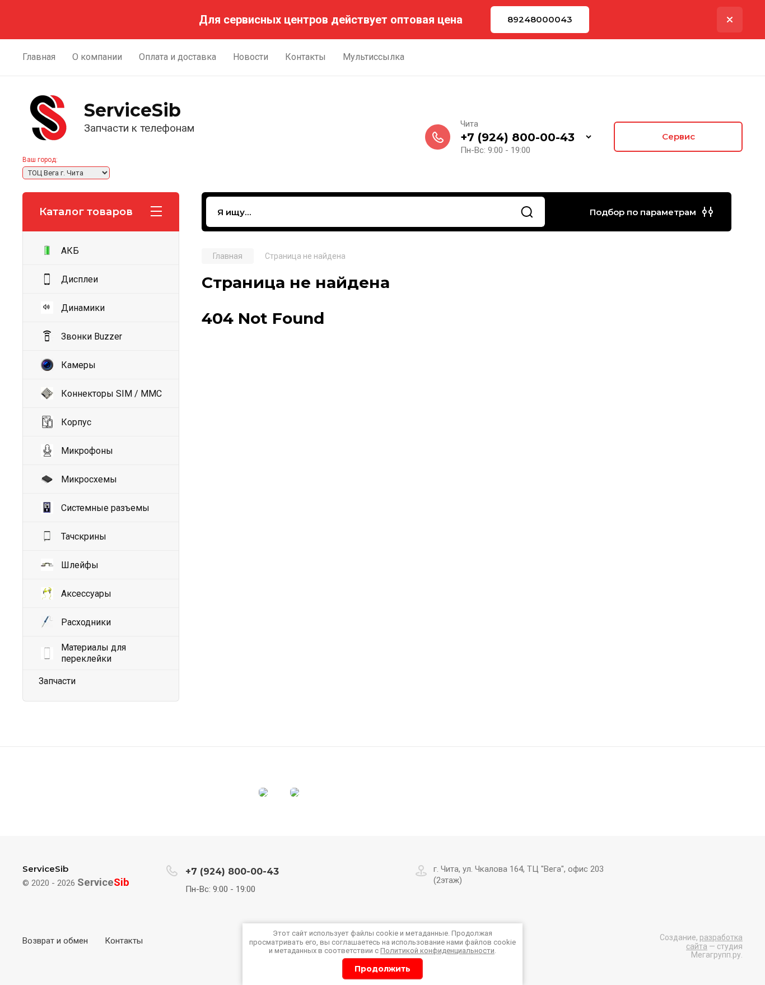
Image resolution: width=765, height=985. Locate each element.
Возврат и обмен (55, 941)
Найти (527, 212)
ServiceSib (132, 110)
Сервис (678, 136)
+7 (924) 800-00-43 (517, 137)
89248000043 (539, 19)
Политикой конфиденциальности (437, 950)
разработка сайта (714, 941)
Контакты (124, 941)
